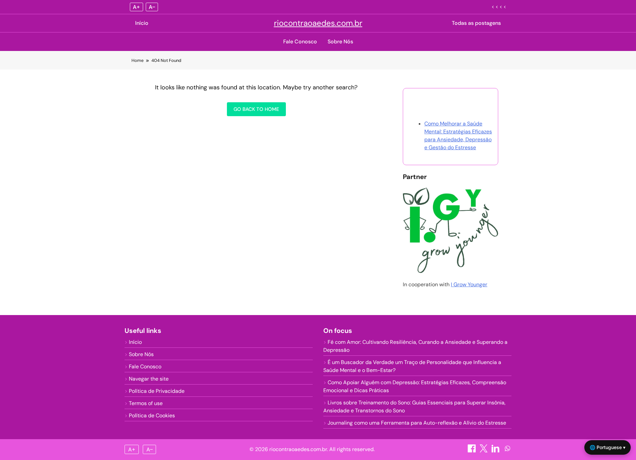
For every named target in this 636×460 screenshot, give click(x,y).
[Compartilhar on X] (484, 450)
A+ (136, 7)
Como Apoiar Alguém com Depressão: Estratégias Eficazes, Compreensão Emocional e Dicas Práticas (414, 386)
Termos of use (146, 403)
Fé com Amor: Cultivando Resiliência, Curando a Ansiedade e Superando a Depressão (415, 346)
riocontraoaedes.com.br (318, 23)
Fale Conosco (300, 41)
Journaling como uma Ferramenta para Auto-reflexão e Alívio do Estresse (417, 422)
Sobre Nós (340, 41)
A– (152, 7)
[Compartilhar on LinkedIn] (496, 450)
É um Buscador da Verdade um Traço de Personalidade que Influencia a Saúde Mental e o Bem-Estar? (412, 366)
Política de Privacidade (157, 391)
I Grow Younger (469, 284)
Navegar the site (149, 378)
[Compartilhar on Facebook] (472, 450)
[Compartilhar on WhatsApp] (507, 450)
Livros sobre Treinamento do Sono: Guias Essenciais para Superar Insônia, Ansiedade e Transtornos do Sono (414, 406)
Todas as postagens (476, 23)
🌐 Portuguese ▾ (607, 447)
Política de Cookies (152, 415)
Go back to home (256, 109)
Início (141, 23)
